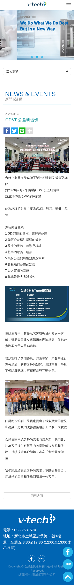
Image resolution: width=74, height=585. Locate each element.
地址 (6, 536)
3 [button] (42, 57)
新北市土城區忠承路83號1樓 (37, 536)
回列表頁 (37, 496)
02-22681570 (25, 530)
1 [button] (32, 57)
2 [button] (37, 57)
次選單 (13, 71)
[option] (37, 35)
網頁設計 (24, 574)
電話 (6, 530)
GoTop (68, 577)
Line (68, 564)
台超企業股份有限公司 (37, 3)
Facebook (68, 552)
